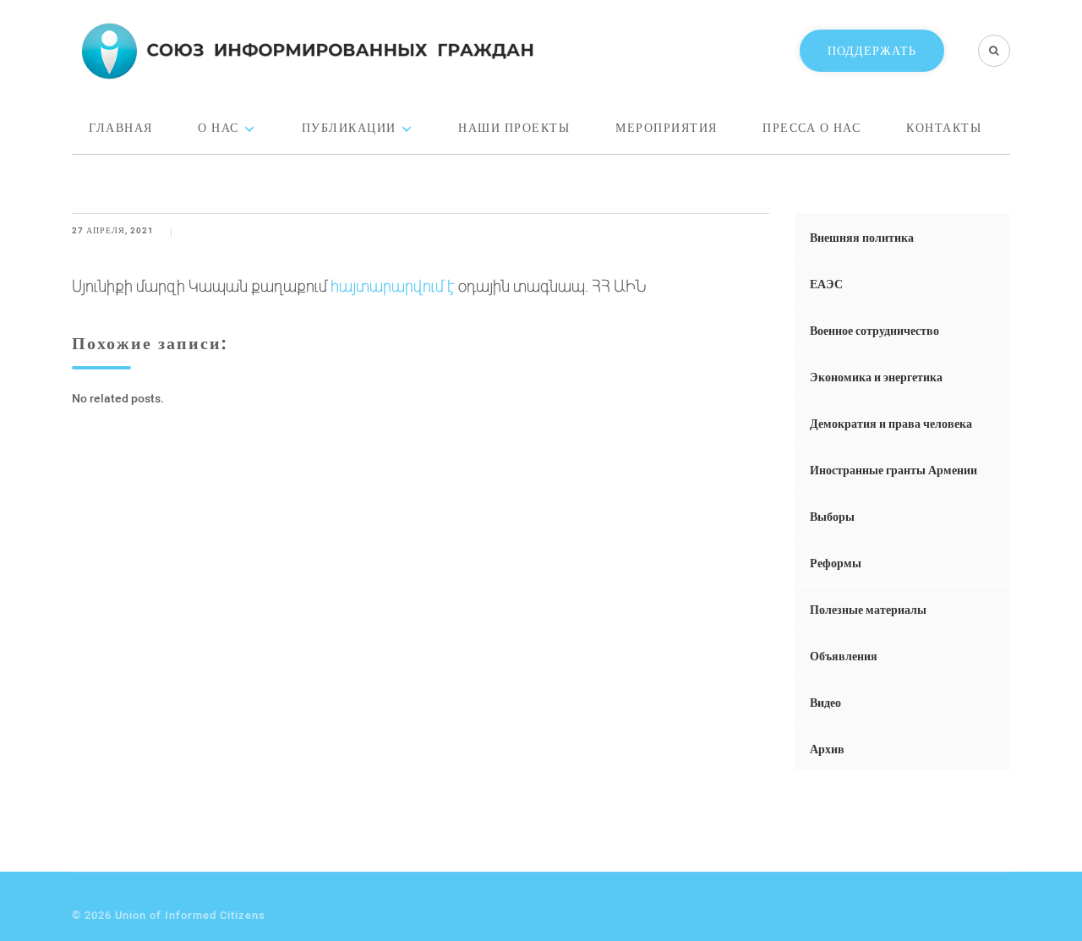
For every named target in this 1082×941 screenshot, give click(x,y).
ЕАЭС (826, 284)
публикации (349, 127)
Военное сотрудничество (874, 330)
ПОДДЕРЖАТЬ (872, 50)
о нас (218, 127)
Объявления (843, 656)
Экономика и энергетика (876, 377)
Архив (827, 749)
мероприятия (666, 127)
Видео (825, 702)
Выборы (832, 516)
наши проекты (514, 127)
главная (121, 127)
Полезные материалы (868, 609)
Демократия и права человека (891, 423)
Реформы (835, 563)
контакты (943, 127)
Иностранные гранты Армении (893, 470)
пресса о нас (811, 127)
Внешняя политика (862, 237)
